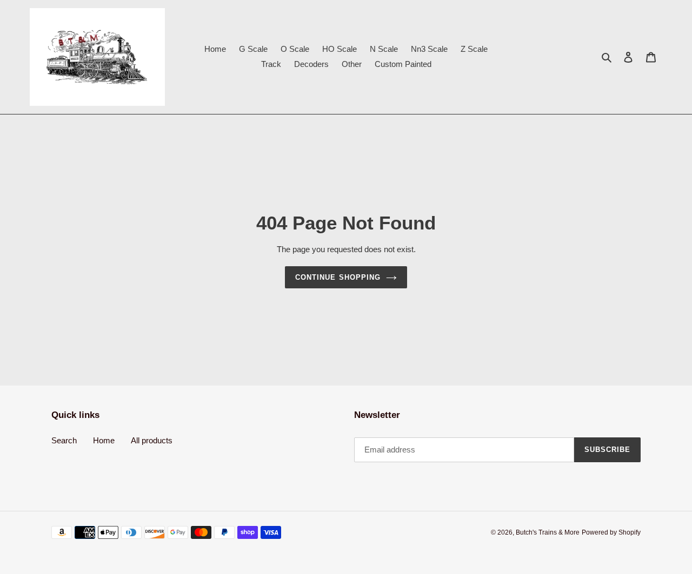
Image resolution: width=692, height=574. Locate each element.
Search (64, 440)
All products (151, 440)
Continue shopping (338, 277)
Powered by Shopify (611, 532)
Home (104, 440)
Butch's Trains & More (548, 532)
